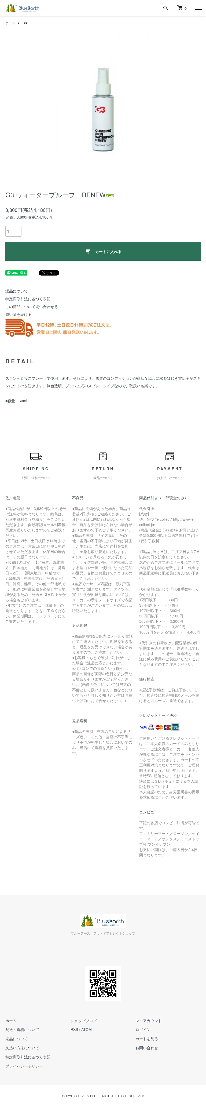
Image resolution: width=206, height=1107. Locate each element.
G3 (25, 22)
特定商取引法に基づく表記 (27, 298)
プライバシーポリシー (24, 1066)
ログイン (142, 1029)
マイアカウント (148, 1020)
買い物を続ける (18, 314)
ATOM (86, 1029)
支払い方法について (22, 1047)
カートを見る (146, 1038)
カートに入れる (108, 251)
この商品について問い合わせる (31, 306)
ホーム (10, 22)
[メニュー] (198, 8)
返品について (16, 291)
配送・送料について (22, 1029)
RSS (74, 1029)
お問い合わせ (146, 1047)
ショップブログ (84, 1020)
